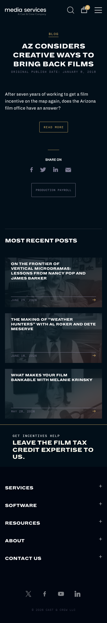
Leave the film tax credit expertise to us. (53, 449)
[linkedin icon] (78, 594)
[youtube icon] (61, 594)
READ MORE (54, 127)
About (15, 540)
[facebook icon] (45, 594)
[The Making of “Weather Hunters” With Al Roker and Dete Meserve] (53, 338)
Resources (22, 523)
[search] (71, 10)
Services (19, 487)
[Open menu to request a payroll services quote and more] (98, 11)
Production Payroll (53, 190)
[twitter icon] (29, 594)
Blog (53, 34)
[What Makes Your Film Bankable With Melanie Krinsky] (53, 394)
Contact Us (23, 558)
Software (21, 505)
